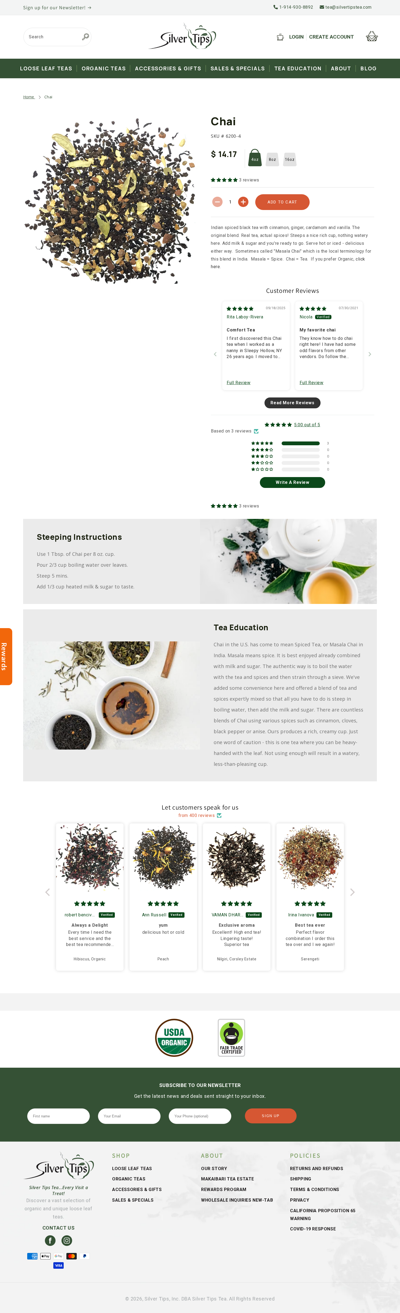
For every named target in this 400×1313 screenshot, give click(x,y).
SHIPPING (300, 1179)
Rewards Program (224, 1189)
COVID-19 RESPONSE (313, 1228)
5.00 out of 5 (307, 424)
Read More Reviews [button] (292, 402)
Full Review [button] (239, 382)
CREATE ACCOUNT (331, 37)
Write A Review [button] (292, 482)
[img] (240, 308)
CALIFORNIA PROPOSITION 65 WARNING (323, 1214)
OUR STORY (214, 1168)
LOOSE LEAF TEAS (132, 1168)
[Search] (85, 37)
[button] (225, 180)
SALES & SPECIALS (133, 1200)
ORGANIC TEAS (128, 1179)
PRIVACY (299, 1200)
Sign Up (270, 1116)
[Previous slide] (215, 354)
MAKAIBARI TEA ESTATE (227, 1179)
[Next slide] (369, 354)
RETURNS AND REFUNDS (316, 1168)
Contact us (58, 1228)
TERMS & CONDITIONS (314, 1189)
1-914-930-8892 (295, 7)
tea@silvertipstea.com (348, 7)
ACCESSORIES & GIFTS (137, 1189)
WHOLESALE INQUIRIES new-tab (237, 1200)
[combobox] (57, 37)
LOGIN (296, 37)
